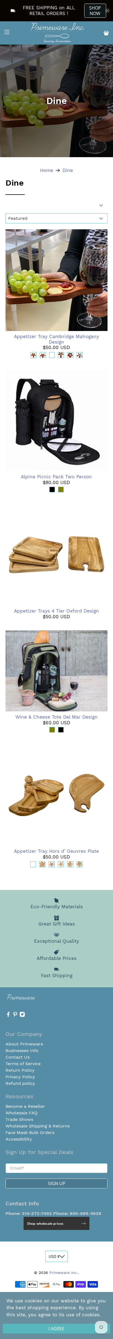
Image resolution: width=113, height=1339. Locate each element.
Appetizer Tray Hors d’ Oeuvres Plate (56, 851)
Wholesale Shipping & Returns (37, 1126)
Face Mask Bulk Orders (29, 1132)
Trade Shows (19, 1119)
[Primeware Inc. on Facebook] (8, 1015)
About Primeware (24, 1044)
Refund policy (20, 1083)
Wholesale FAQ (21, 1112)
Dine (68, 170)
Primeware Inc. (63, 1272)
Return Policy (20, 1070)
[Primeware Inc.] (56, 33)
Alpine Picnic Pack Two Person (56, 476)
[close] (107, 10)
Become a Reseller (25, 1106)
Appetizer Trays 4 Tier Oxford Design (56, 611)
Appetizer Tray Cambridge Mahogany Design (56, 339)
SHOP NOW (95, 10)
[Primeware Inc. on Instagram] (22, 1015)
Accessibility (18, 1139)
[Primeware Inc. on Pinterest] (15, 1015)
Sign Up (56, 1183)
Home (46, 170)
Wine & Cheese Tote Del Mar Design (56, 717)
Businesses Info (21, 1050)
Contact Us (17, 1057)
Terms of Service (23, 1063)
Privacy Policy (20, 1076)
